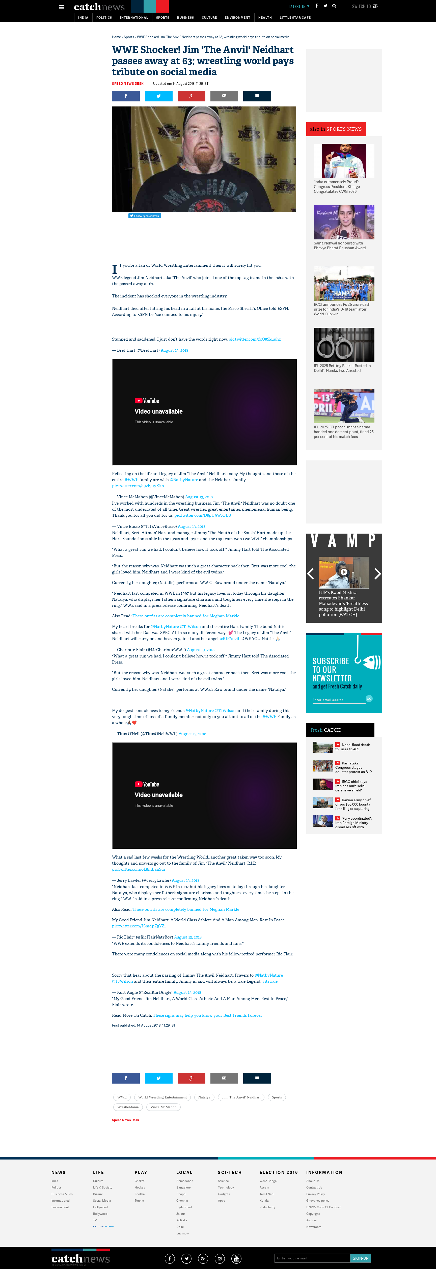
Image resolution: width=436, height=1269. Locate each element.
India (83, 17)
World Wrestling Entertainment (162, 1097)
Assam (264, 1187)
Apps (221, 1200)
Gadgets (224, 1194)
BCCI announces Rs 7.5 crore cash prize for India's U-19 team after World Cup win (342, 309)
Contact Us (314, 1187)
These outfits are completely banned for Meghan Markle (185, 616)
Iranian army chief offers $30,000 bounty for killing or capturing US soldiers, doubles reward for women (353, 808)
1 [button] (329, 626)
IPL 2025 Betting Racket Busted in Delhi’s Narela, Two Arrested (342, 368)
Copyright (313, 1213)
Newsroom (313, 1227)
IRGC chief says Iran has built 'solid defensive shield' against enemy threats (353, 788)
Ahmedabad (184, 1181)
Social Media (102, 1200)
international (134, 17)
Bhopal (181, 1194)
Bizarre (98, 1194)
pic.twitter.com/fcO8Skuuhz (255, 339)
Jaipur (180, 1213)
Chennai (182, 1200)
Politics (104, 17)
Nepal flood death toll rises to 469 (352, 746)
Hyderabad (184, 1207)
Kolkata (181, 1220)
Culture (209, 17)
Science (223, 1181)
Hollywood (100, 1207)
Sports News (344, 129)
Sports (162, 17)
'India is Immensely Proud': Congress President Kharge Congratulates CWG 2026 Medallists (337, 187)
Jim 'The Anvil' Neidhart (241, 1097)
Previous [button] (310, 574)
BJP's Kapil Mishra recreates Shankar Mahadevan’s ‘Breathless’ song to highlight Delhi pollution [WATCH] (344, 603)
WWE (122, 1097)
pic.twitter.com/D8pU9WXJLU (202, 515)
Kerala (264, 1200)
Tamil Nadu (267, 1194)
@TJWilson (190, 626)
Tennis (139, 1200)
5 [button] (359, 626)
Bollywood (100, 1213)
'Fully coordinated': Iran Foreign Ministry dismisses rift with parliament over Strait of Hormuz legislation (353, 827)
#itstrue (270, 981)
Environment (237, 17)
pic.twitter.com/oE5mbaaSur (139, 869)
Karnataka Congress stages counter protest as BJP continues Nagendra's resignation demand (353, 772)
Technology (226, 1187)
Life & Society (102, 1187)
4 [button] (351, 626)
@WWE (131, 479)
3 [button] (344, 626)
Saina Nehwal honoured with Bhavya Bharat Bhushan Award (340, 246)
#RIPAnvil (229, 638)
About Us (312, 1181)
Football (140, 1194)
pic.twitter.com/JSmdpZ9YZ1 (139, 926)
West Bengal (269, 1181)
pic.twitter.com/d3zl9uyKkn (138, 485)
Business (185, 17)
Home (116, 37)
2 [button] (336, 626)
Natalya (204, 1097)
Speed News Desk (128, 83)
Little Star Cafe (295, 17)
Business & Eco (62, 1194)
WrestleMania (128, 1107)
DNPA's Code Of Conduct (323, 1207)
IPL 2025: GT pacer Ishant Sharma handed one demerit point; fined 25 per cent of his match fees (344, 432)
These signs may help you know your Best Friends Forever (207, 1015)
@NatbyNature (184, 479)
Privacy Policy (315, 1194)
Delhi (180, 1227)
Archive (311, 1220)
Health (265, 17)
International (60, 1200)
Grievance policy (317, 1200)
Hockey (140, 1187)
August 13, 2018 (174, 350)
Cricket (140, 1181)
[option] (344, 587)
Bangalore (183, 1187)
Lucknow (182, 1233)
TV (95, 1220)
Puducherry (267, 1207)
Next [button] (378, 574)
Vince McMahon (163, 1107)
